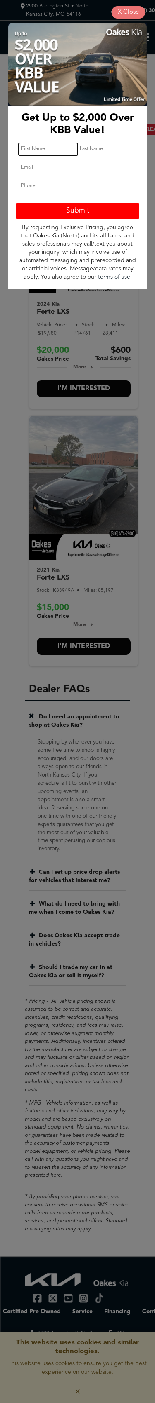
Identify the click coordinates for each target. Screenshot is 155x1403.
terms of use (114, 277)
